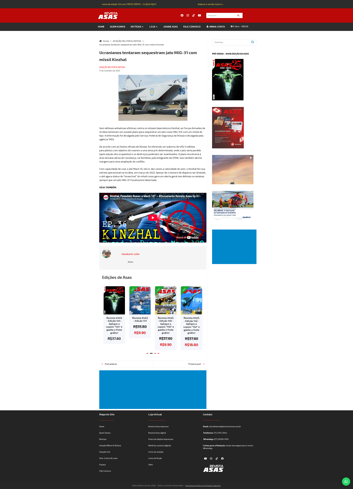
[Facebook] (182, 15)
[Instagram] (187, 15)
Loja (152, 26)
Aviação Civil (104, 452)
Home (101, 26)
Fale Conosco (192, 26)
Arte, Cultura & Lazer (108, 458)
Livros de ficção (155, 458)
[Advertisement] (153, 389)
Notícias (136, 26)
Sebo (150, 464)
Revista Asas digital (157, 433)
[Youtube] (199, 15)
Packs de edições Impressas (160, 439)
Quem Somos (117, 26)
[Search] (238, 15)
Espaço (102, 464)
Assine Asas (171, 26)
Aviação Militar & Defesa (110, 445)
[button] (147, 353)
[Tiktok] (193, 15)
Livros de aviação (155, 452)
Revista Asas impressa (158, 426)
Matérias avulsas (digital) (159, 445)
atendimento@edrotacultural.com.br (225, 426)
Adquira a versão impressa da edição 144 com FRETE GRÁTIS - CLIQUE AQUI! (115, 4)
